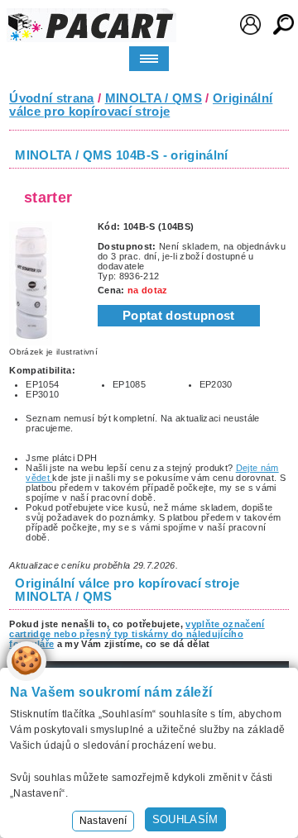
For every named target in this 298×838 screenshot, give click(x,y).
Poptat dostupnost (179, 315)
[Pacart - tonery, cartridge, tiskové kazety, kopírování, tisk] (91, 25)
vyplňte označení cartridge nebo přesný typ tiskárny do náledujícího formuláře (137, 634)
